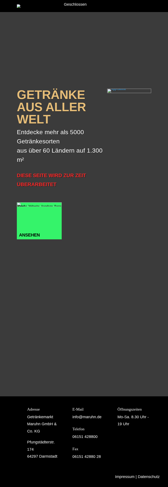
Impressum (125, 477)
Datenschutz (149, 477)
